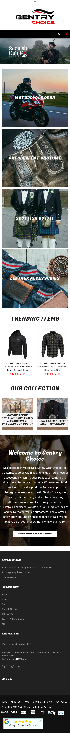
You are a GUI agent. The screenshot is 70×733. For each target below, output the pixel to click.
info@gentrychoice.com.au (17, 572)
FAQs (26, 702)
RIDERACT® (7, 614)
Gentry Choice (24, 707)
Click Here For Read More (35, 533)
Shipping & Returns (42, 702)
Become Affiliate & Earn (13, 619)
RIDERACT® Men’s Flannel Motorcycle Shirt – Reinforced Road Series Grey (52, 366)
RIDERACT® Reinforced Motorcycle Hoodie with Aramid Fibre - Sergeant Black (17, 366)
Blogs (4, 604)
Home (4, 594)
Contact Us (61, 702)
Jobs (4, 624)
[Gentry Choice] (35, 17)
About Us (6, 599)
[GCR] (7, 722)
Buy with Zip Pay (9, 609)
